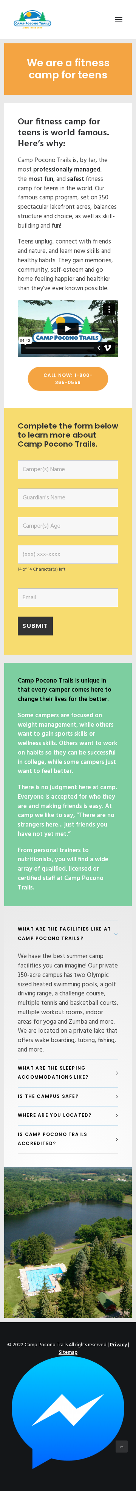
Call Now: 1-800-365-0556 (68, 378)
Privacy (118, 1345)
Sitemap (68, 1352)
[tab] (68, 934)
